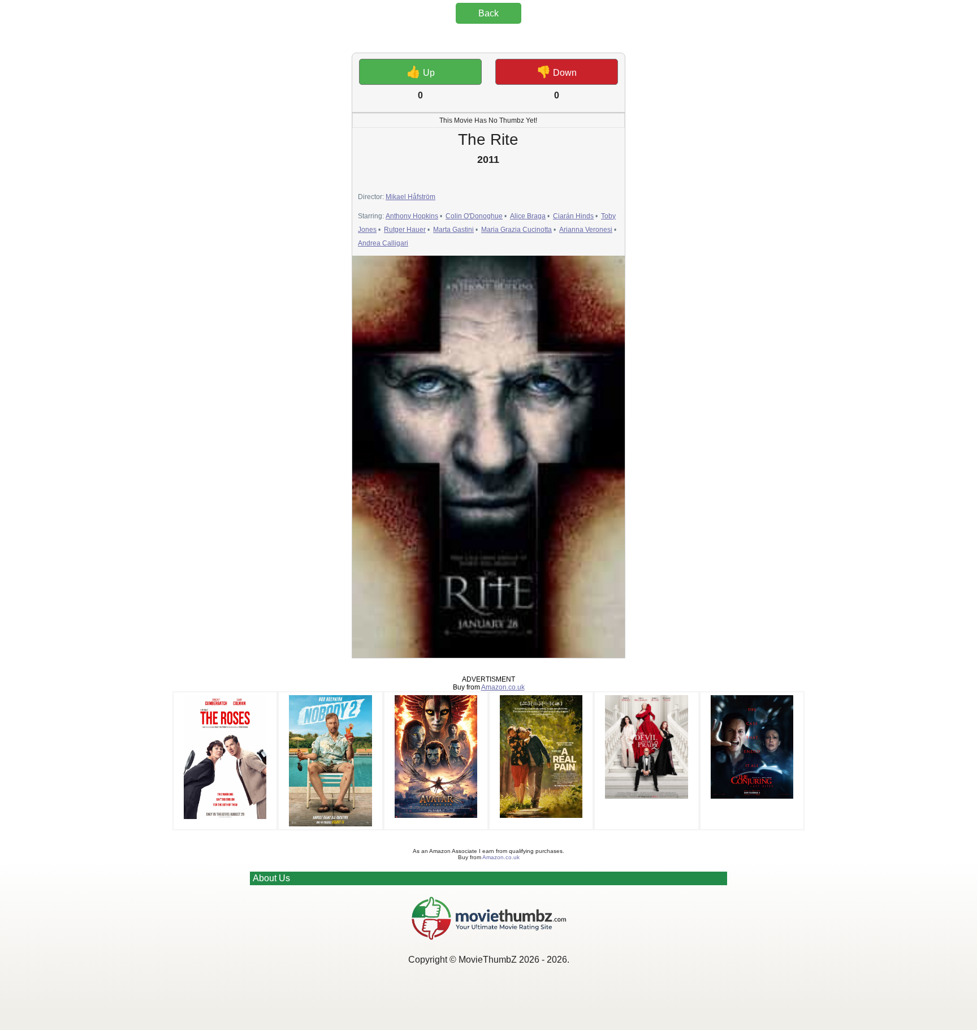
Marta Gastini (453, 230)
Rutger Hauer (405, 230)
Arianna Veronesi (585, 230)
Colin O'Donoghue (474, 216)
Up (421, 72)
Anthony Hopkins (412, 216)
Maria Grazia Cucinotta (516, 230)
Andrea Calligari (383, 243)
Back (488, 13)
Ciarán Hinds (573, 216)
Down (557, 72)
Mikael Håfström (410, 197)
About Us (271, 878)
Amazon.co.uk (503, 687)
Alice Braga (528, 216)
